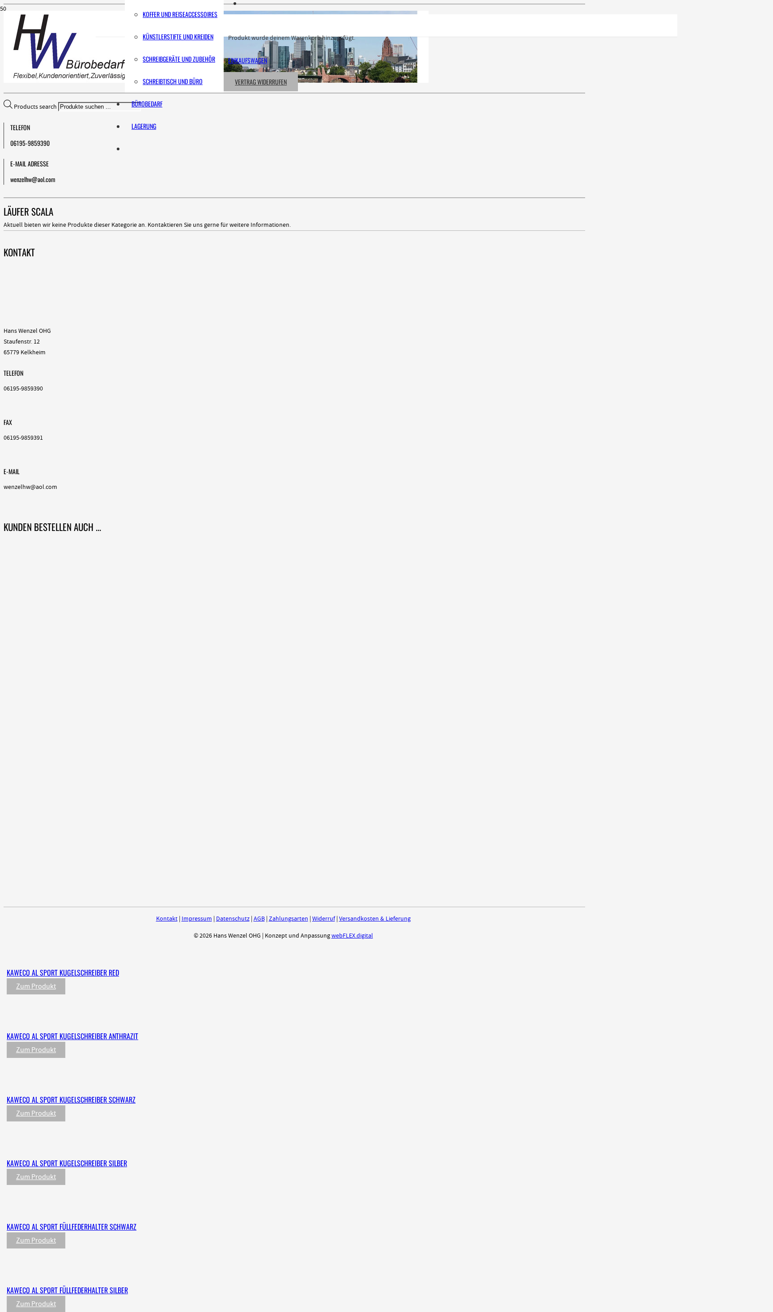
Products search (36, 107)
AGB (259, 919)
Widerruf (323, 919)
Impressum (197, 919)
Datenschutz (233, 919)
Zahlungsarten (288, 919)
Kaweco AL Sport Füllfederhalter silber (67, 1290)
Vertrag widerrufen (261, 81)
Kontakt (167, 919)
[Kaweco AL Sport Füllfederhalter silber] (193, 1272)
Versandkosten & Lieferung (375, 919)
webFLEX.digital (352, 936)
